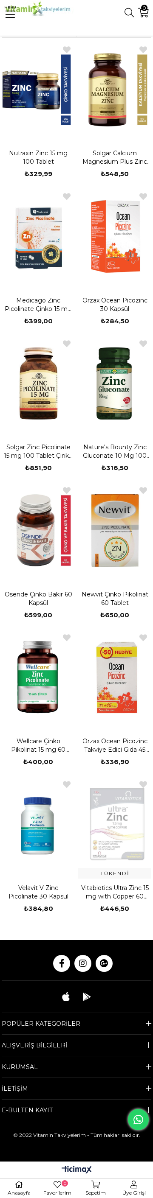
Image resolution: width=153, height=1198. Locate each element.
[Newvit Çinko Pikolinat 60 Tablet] (115, 530)
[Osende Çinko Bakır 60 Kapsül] (38, 530)
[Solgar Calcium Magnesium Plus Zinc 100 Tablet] (115, 89)
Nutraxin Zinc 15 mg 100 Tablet (38, 157)
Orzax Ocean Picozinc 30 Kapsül (114, 305)
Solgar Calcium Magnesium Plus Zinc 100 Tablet (114, 157)
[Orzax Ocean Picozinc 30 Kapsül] (115, 236)
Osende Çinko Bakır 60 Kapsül (38, 599)
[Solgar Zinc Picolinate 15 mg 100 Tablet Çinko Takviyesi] (38, 383)
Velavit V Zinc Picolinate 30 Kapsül (38, 892)
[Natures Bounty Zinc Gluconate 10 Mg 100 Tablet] (115, 383)
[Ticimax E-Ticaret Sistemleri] (77, 1170)
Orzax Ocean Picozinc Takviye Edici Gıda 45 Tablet (114, 745)
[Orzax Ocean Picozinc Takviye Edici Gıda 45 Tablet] (115, 677)
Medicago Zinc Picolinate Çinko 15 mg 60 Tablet (38, 305)
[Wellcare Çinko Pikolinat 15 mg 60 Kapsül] (38, 677)
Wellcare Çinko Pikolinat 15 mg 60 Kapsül (38, 745)
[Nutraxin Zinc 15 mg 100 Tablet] (38, 89)
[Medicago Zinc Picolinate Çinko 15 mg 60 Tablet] (38, 236)
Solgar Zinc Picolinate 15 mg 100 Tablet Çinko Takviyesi (38, 451)
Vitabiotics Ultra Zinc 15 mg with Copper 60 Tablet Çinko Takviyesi (115, 892)
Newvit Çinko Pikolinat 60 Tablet (115, 599)
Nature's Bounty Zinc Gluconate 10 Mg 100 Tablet (115, 451)
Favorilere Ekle (67, 49)
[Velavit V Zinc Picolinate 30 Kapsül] (38, 824)
